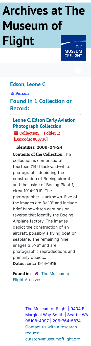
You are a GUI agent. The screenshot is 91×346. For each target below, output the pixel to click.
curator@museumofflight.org (52, 338)
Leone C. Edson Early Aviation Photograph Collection (44, 123)
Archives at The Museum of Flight (44, 25)
